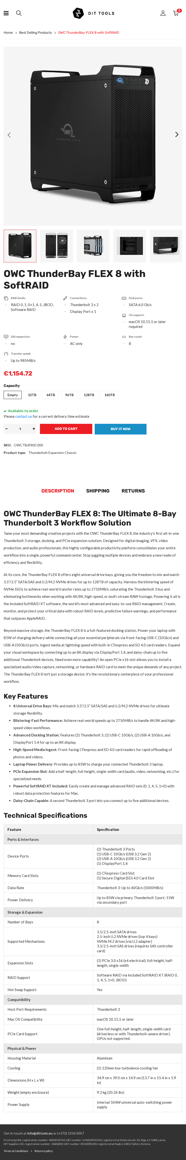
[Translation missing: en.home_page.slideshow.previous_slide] (9, 134)
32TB (32, 395)
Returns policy (44, 1150)
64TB (50, 395)
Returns (133, 491)
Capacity (12, 386)
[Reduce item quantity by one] (6, 429)
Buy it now (121, 429)
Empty (13, 395)
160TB (109, 395)
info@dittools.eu (40, 1133)
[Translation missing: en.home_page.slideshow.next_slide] (177, 134)
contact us (23, 416)
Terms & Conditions (16, 1150)
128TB (89, 395)
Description (57, 491)
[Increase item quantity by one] (33, 429)
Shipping (97, 491)
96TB (69, 395)
